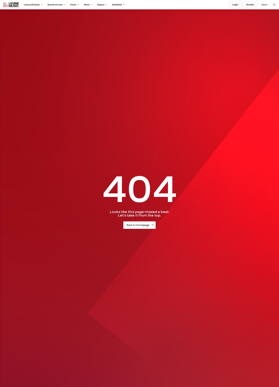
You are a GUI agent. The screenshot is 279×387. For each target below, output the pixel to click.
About (86, 4)
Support (100, 4)
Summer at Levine (55, 4)
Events (73, 4)
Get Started (117, 4)
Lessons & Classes (32, 4)
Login (235, 4)
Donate (250, 4)
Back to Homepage (138, 225)
